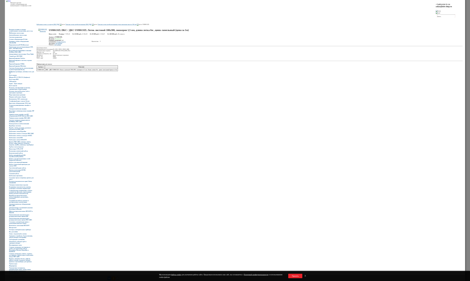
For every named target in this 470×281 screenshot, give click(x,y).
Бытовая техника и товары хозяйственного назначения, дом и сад (21, 30)
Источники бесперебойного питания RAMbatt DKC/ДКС (20, 51)
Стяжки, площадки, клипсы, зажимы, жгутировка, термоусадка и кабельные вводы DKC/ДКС (21, 255)
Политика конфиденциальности (63, 16)
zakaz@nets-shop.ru (444, 6)
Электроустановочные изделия (18, 185)
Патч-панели (13, 85)
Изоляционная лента (15, 245)
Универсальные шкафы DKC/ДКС (19, 118)
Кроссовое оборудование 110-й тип (20, 103)
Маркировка (13, 266)
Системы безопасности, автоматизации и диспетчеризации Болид (21, 68)
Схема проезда (61, 41)
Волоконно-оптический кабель (18, 151)
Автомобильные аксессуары (18, 35)
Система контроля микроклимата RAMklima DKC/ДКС (19, 120)
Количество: (95, 41)
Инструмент (13, 227)
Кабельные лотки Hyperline (17, 131)
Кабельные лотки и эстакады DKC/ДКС (21, 133)
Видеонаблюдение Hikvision (17, 66)
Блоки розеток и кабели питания (19, 123)
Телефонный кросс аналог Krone (19, 101)
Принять (295, 276)
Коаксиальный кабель (16, 153)
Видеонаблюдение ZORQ (16, 64)
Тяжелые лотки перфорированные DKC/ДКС (78, 24)
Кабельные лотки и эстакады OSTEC (20, 135)
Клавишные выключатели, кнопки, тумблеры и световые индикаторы (20, 187)
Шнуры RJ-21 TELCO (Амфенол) (19, 77)
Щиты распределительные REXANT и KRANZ (21, 211)
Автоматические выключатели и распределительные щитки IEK (19, 215)
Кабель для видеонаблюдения (18, 162)
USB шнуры (12, 81)
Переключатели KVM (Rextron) (19, 45)
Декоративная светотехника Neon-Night (21, 54)
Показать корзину (409, 15)
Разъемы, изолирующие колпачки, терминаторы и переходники (19, 88)
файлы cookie (176, 275)
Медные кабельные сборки (17, 97)
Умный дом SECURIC (16, 56)
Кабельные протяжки (15, 175)
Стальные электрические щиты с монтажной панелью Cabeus (19, 222)
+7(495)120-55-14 (443, 4)
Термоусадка (13, 263)
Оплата (43, 16)
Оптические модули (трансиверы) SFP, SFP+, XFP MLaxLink (21, 47)
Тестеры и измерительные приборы (20, 229)
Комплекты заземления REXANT (19, 225)
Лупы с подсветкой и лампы (18, 234)
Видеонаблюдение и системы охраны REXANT (20, 61)
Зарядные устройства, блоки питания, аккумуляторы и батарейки (21, 236)
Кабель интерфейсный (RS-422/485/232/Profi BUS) (17, 155)
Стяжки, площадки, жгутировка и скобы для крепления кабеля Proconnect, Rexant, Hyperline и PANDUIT (19, 249)
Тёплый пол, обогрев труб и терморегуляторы (17, 242)
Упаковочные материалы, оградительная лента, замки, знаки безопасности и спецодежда (20, 269)
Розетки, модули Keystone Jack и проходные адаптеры (19, 92)
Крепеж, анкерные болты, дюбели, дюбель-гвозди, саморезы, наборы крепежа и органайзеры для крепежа (20, 260)
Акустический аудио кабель (17, 168)
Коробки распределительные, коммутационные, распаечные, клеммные (18, 197)
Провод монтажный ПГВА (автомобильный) (17, 170)
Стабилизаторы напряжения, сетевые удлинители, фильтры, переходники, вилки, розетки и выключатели (20, 192)
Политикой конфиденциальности (256, 275)
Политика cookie (79, 16)
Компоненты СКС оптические (18, 99)
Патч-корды (13, 75)
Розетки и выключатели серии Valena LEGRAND (20, 182)
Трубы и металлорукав (16, 147)
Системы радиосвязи (15, 37)
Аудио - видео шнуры (15, 83)
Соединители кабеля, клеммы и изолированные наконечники (19, 201)
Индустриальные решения (17, 95)
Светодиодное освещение (17, 239)
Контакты (50, 16)
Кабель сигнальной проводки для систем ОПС (19, 165)
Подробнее (59, 43)
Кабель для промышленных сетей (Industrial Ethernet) (19, 159)
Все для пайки (13, 231)
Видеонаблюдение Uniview (17, 58)
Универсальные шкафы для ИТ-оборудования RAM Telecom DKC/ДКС (21, 115)
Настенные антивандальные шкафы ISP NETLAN (21, 111)
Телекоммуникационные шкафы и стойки (19, 106)
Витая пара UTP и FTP (16, 149)
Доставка (36, 16)
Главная (11, 16)
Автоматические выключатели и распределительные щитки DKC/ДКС (20, 219)
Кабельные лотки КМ (16, 137)
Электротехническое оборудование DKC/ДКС (19, 204)
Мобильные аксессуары (16, 33)
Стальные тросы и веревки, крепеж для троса (21, 178)
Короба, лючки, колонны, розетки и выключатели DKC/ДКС (20, 128)
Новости (29, 16)
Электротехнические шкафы (18, 109)
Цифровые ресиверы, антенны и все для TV (21, 72)
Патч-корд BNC (14, 79)
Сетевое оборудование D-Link (18, 39)
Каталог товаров (20, 16)
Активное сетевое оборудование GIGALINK (19, 42)
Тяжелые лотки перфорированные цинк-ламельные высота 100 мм (117, 24)
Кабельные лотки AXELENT (18, 139)
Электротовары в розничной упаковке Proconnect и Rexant (21, 208)
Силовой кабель (14, 173)
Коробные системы (15, 125)
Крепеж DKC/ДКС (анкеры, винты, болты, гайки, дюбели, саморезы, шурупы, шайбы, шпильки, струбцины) (21, 143)
